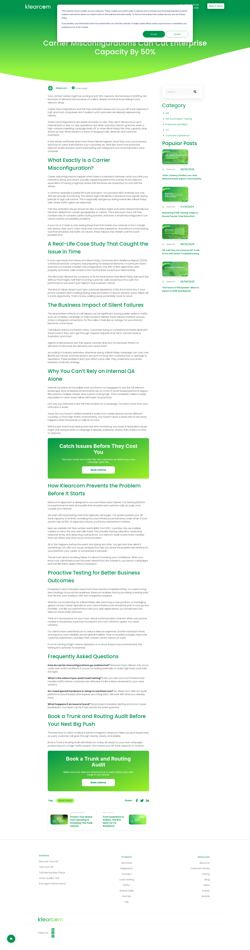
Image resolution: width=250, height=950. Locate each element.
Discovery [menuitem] (126, 863)
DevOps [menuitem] (126, 896)
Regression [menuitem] (127, 868)
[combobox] (182, 91)
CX (167, 130)
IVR (167, 113)
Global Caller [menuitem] (127, 890)
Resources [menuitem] (204, 857)
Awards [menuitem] (205, 896)
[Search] (195, 91)
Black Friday (65, 800)
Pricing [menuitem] (206, 874)
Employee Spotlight (177, 124)
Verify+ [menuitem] (127, 885)
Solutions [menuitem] (44, 855)
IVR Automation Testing (179, 118)
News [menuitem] (207, 885)
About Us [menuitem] (205, 863)
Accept (154, 34)
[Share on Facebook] (137, 800)
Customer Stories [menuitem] (200, 868)
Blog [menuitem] (207, 879)
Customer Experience (178, 135)
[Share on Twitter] (142, 800)
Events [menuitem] (206, 890)
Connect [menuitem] (127, 874)
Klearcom (61, 88)
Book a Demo (216, 6)
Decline (177, 34)
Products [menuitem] (127, 857)
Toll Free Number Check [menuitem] (52, 872)
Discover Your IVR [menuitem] (48, 861)
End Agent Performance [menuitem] (52, 883)
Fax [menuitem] (126, 902)
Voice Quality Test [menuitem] (49, 878)
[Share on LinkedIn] (147, 800)
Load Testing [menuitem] (127, 879)
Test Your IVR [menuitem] (46, 867)
